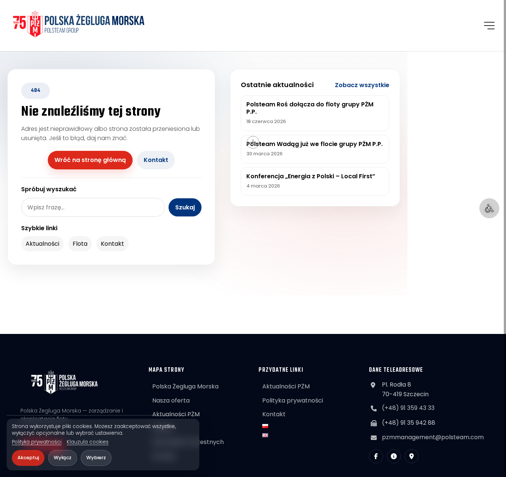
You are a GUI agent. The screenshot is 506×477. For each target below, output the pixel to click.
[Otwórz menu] (489, 25)
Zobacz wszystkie (362, 85)
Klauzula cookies (88, 442)
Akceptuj (28, 457)
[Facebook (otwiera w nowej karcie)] (376, 456)
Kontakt (156, 160)
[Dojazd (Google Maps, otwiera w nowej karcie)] (412, 456)
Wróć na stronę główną (90, 160)
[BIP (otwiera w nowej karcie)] (394, 456)
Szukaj (185, 207)
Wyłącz (62, 457)
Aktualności (42, 243)
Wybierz (96, 457)
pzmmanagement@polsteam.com (433, 437)
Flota (80, 243)
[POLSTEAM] (79, 24)
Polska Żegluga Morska (185, 386)
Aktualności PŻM (176, 414)
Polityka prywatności (36, 442)
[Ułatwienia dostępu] (489, 208)
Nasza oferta (171, 400)
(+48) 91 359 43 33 (408, 408)
